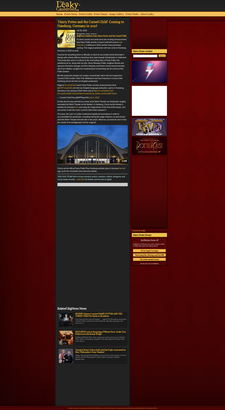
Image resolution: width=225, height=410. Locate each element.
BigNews (80, 36)
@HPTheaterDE (65, 88)
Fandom (88, 36)
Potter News (70, 14)
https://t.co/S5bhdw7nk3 (103, 91)
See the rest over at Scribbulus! (149, 263)
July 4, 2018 (94, 98)
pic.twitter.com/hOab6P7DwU (104, 94)
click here (80, 179)
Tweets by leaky (139, 230)
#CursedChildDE (64, 94)
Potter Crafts (85, 14)
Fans (95, 36)
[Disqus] (92, 217)
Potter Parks (132, 14)
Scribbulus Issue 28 (149, 240)
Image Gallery (116, 14)
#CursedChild (70, 85)
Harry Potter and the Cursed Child (112, 36)
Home (59, 14)
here (76, 107)
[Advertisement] (92, 380)
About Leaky (147, 14)
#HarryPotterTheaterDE (82, 94)
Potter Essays (100, 14)
